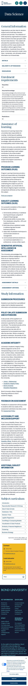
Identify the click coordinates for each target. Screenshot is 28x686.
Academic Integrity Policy (11, 383)
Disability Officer (6, 441)
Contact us (4, 604)
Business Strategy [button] (7, 532)
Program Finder (5, 623)
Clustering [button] (5, 529)
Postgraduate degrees (5, 629)
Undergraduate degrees (5, 633)
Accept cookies (14, 683)
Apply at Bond (5, 621)
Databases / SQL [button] (7, 512)
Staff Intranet (18, 610)
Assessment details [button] (10, 282)
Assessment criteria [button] (10, 288)
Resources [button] (6, 71)
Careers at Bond (5, 608)
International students (7, 627)
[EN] (16, 3)
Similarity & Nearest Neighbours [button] (12, 526)
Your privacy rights (14, 674)
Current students (19, 603)
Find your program (6, 195)
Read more (11, 655)
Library (17, 608)
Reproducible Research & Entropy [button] (12, 506)
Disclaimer (4, 614)
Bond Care (4, 603)
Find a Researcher (20, 625)
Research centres (19, 627)
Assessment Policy (9, 411)
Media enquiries (5, 610)
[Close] (26, 658)
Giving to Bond (5, 606)
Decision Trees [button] (6, 515)
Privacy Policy (5, 612)
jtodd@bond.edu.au (10, 553)
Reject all (14, 678)
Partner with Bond (20, 630)
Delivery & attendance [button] (11, 66)
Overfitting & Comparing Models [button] (12, 520)
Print (5, 577)
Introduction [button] (5, 503)
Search (21, 3)
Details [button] (5, 60)
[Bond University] (6, 3)
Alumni (17, 632)
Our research (18, 623)
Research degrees (20, 628)
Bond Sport (18, 606)
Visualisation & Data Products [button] (11, 523)
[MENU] (25, 3)
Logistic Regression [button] (8, 517)
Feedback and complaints (19, 613)
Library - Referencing (10, 381)
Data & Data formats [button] (8, 509)
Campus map (18, 604)
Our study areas (5, 625)
